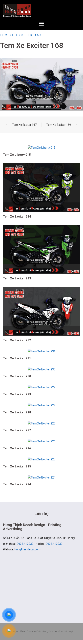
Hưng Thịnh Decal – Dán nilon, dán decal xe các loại (41, 10)
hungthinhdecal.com (27, 549)
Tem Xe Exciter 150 (21, 35)
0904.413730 (25, 543)
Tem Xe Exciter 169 (58, 124)
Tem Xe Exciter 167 (24, 124)
